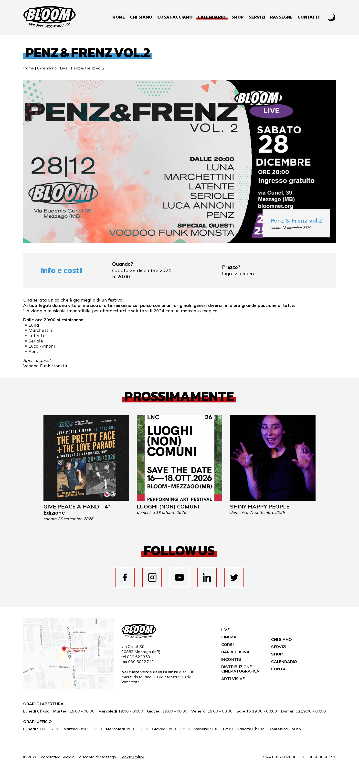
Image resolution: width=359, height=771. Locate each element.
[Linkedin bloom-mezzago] (206, 577)
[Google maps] (68, 687)
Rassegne (281, 17)
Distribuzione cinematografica (240, 668)
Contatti (308, 17)
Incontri (231, 659)
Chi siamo (141, 17)
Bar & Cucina (235, 651)
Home (118, 17)
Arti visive (233, 678)
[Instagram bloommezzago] (152, 577)
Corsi (227, 644)
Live (63, 68)
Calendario (47, 68)
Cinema (228, 636)
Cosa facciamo (175, 17)
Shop (238, 17)
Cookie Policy (132, 756)
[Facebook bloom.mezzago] (124, 577)
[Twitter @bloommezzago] (234, 577)
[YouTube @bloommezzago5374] (179, 577)
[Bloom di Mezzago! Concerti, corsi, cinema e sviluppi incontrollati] (49, 17)
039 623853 (138, 656)
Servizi (257, 17)
